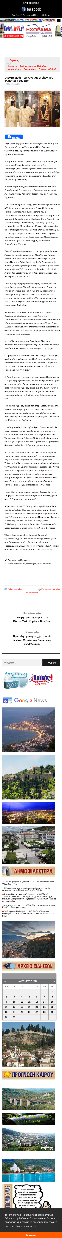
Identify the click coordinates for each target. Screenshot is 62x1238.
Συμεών (42, 69)
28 (44, 1012)
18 (22, 1007)
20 (37, 1007)
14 (44, 1002)
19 (29, 1007)
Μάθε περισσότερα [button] (26, 1226)
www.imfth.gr (47, 549)
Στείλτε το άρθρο (15, 589)
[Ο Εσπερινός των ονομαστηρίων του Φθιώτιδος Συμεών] (32, 109)
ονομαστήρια (30, 69)
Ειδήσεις (13, 60)
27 (37, 1012)
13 (37, 1002)
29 (52, 1012)
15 (52, 1002)
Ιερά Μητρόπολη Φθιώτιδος (33, 66)
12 (29, 1002)
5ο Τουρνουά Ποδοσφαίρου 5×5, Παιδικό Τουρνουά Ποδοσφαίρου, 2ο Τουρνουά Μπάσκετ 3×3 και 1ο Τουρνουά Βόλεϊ (28, 913)
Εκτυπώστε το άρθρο (50, 589)
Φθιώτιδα (52, 69)
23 (6, 1012)
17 (14, 1007)
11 (22, 1002)
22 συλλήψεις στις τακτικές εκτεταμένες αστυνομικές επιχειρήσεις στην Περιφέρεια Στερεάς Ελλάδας (26, 889)
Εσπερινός (13, 66)
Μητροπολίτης (14, 69)
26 (29, 1012)
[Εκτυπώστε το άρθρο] (39, 589)
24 (14, 1012)
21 (44, 1007)
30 (6, 1017)
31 (14, 1017)
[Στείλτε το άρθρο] (6, 589)
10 (14, 1002)
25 (22, 1012)
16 (6, 1007)
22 (52, 1007)
